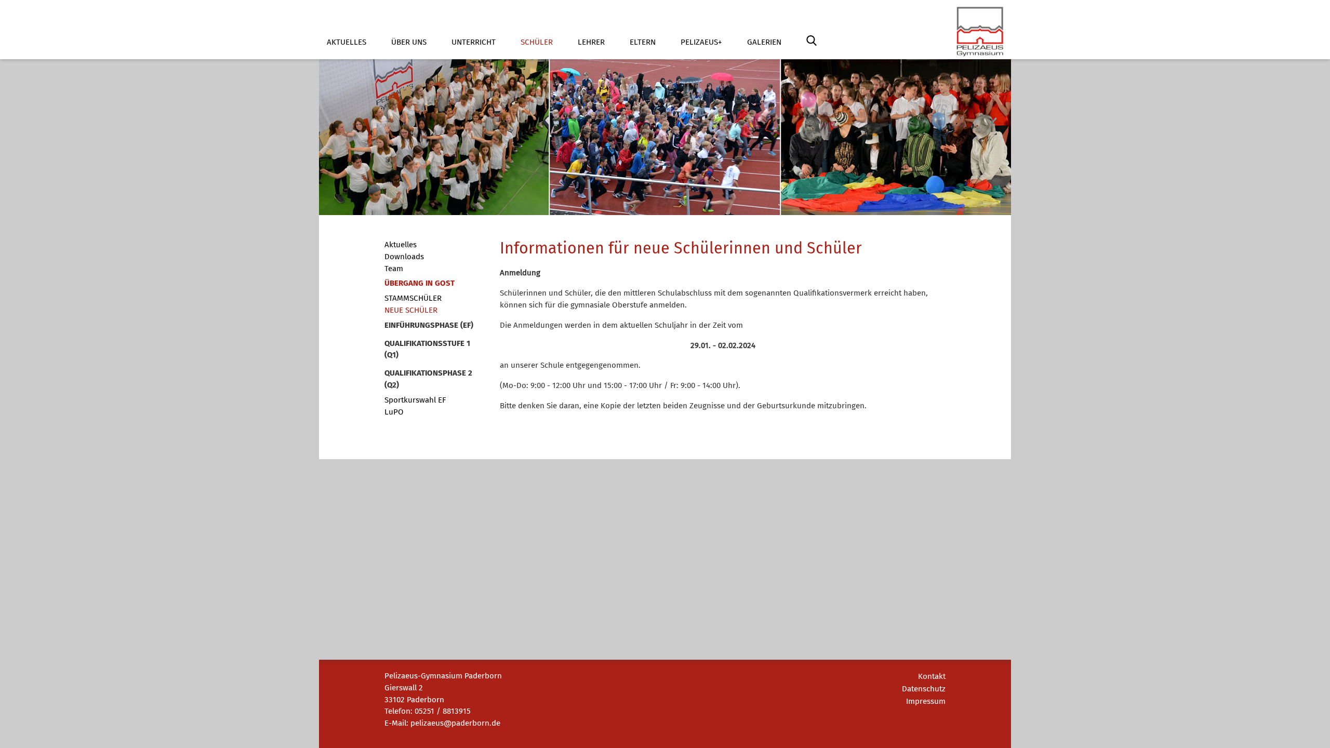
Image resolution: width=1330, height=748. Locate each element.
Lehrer (591, 42)
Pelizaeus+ (701, 42)
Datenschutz (924, 688)
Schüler (537, 42)
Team (393, 268)
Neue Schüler (410, 310)
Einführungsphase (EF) (428, 325)
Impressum (926, 701)
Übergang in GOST (419, 283)
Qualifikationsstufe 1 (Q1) (427, 349)
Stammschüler (413, 298)
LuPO (394, 412)
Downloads (404, 256)
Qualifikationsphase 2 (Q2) (428, 379)
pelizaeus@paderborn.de (455, 723)
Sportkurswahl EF (415, 400)
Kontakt (932, 676)
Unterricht (473, 42)
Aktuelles (346, 42)
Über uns (409, 42)
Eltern (643, 42)
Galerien (764, 42)
